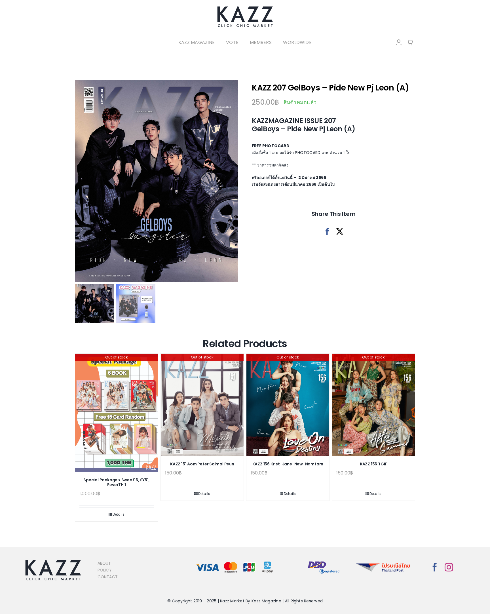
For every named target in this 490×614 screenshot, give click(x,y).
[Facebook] (327, 232)
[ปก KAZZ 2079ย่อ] (156, 181)
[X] (339, 232)
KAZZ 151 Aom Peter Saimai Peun (202, 464)
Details (119, 514)
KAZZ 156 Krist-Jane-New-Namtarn (288, 464)
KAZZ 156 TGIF (373, 464)
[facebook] (434, 567)
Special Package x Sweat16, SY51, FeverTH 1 (116, 482)
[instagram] (449, 567)
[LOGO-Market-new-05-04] (245, 8)
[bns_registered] (323, 561)
